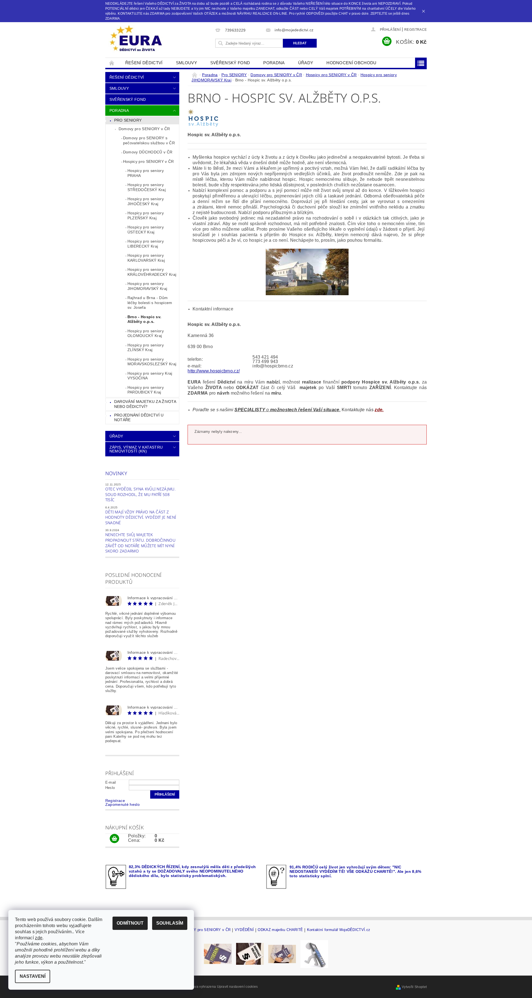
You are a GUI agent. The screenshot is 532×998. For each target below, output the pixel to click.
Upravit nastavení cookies (237, 987)
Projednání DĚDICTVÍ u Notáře (139, 417)
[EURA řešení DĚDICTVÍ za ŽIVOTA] (135, 39)
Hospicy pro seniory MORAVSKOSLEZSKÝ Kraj (151, 361)
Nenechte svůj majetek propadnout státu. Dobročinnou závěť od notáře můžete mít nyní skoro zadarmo (140, 543)
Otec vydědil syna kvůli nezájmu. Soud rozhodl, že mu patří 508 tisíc (140, 494)
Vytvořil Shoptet (414, 987)
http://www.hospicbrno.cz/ (214, 371)
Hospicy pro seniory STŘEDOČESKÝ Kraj (146, 187)
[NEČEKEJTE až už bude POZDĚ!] (218, 953)
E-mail (110, 782)
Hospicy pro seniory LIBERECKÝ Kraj (145, 243)
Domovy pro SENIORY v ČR (144, 129)
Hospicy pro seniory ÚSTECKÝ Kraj (145, 229)
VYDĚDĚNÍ (244, 930)
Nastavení (32, 976)
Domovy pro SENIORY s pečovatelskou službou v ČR (149, 140)
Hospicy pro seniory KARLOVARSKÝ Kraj (146, 258)
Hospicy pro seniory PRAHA (145, 173)
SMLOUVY (186, 62)
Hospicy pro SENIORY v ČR (148, 161)
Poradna (274, 62)
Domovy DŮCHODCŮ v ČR (147, 152)
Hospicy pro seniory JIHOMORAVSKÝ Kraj (147, 286)
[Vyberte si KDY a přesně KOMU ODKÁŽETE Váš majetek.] (314, 953)
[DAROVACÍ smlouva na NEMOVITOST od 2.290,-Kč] (250, 953)
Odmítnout (130, 923)
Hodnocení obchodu (351, 62)
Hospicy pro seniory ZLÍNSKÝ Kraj (145, 347)
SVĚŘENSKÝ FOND (230, 62)
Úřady (305, 62)
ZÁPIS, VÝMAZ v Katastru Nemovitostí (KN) (136, 449)
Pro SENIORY (128, 120)
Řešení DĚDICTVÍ (144, 62)
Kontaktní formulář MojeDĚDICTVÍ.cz (338, 930)
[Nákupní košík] (114, 839)
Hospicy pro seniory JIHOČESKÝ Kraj (145, 201)
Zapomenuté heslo (122, 804)
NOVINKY (116, 473)
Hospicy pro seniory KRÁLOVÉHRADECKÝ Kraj (151, 272)
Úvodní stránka (112, 63)
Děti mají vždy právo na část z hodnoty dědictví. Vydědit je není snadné (140, 517)
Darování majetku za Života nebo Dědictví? (145, 404)
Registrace (415, 30)
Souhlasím (169, 923)
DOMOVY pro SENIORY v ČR (205, 930)
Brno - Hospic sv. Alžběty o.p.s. (144, 319)
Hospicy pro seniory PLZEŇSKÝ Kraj (145, 215)
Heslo (110, 788)
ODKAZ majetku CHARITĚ (280, 930)
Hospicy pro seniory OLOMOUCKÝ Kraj (145, 333)
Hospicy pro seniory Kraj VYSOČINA (149, 375)
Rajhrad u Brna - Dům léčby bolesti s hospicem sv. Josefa (149, 302)
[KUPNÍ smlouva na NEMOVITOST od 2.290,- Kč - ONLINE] (282, 953)
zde (38, 937)
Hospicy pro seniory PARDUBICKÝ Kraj (145, 390)
